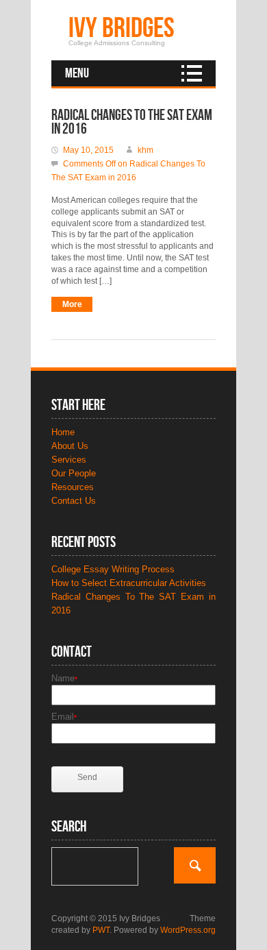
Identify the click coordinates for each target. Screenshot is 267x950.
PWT (101, 930)
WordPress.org (188, 930)
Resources (72, 487)
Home (63, 432)
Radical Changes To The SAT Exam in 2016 (131, 122)
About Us (69, 446)
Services (68, 459)
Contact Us (73, 501)
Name (64, 678)
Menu (77, 73)
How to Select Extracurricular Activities (128, 583)
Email (64, 716)
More (72, 304)
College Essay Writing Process (113, 569)
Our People (73, 473)
